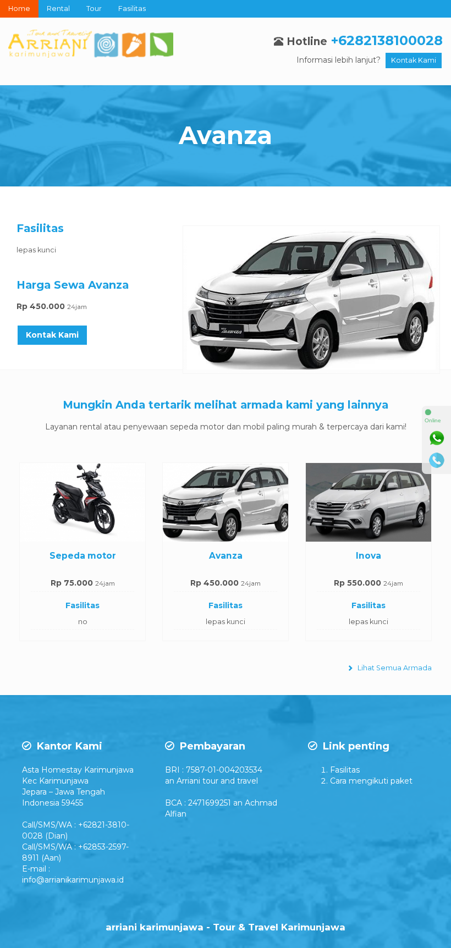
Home (19, 8)
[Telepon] (437, 460)
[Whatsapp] (437, 438)
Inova (368, 555)
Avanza (225, 135)
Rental (58, 8)
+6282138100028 (387, 40)
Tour (94, 8)
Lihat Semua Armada (394, 668)
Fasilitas (132, 8)
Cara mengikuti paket (371, 781)
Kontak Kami (413, 60)
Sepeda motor (83, 555)
